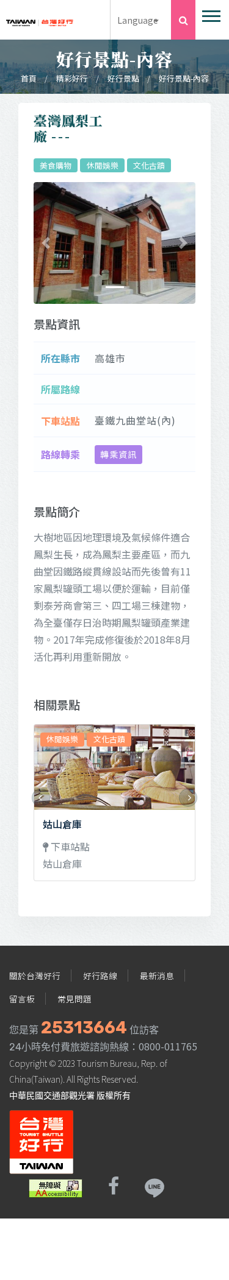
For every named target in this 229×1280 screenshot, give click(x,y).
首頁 (29, 78)
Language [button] (137, 19)
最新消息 (157, 975)
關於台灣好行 (34, 975)
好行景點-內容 (184, 78)
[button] (210, 13)
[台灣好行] (39, 19)
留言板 (22, 999)
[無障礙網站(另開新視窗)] (55, 1186)
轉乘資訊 (118, 454)
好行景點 (123, 78)
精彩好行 (72, 78)
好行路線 (100, 975)
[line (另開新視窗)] (154, 1186)
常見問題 (74, 999)
